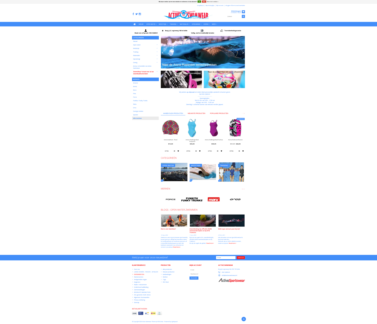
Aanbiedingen (167, 274)
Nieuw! (141, 24)
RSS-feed (166, 282)
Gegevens (137, 282)
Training (173, 24)
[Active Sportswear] (231, 279)
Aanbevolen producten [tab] (173, 113)
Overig (206, 24)
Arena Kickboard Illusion (235, 140)
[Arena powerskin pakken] (203, 52)
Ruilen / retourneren (140, 285)
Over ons (137, 269)
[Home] (134, 24)
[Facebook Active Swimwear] (133, 14)
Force (135, 97)
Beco (134, 90)
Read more (176, 247)
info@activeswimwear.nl (229, 275)
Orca (134, 108)
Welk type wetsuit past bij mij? (229, 229)
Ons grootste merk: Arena (142, 295)
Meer (214, 24)
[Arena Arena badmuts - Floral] (170, 127)
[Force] (170, 199)
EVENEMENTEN (139, 274)
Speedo (135, 115)
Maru (134, 104)
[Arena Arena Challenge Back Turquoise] (192, 127)
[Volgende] (243, 52)
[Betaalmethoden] (134, 313)
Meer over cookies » (212, 1)
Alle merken (137, 118)
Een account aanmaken (238, 5)
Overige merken (138, 111)
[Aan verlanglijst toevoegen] (178, 151)
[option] (170, 136)
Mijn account (219, 5)
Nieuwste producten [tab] (196, 113)
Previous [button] (242, 113)
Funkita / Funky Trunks (140, 101)
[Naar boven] (244, 319)
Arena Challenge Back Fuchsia (214, 140)
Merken (165, 277)
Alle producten (167, 269)
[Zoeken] (243, 16)
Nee (204, 1)
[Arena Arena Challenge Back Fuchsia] (214, 127)
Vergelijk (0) (200, 5)
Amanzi (135, 83)
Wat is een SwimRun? (168, 229)
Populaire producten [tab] (219, 113)
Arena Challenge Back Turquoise (192, 140)
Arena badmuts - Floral (170, 140)
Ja (199, 1)
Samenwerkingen (139, 290)
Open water (150, 24)
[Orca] (235, 199)
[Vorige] (162, 52)
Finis (134, 93)
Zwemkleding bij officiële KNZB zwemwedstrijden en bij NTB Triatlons (200, 230)
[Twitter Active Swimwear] (136, 14)
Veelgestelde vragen (140, 279)
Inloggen (228, 5)
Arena (135, 86)
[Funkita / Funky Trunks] (192, 199)
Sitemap (136, 302)
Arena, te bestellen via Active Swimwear (142, 67)
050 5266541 (226, 272)
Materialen (184, 24)
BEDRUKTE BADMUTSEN (142, 292)
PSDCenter (160, 321)
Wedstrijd (162, 24)
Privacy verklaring (139, 300)
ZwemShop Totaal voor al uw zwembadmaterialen (143, 73)
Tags (164, 279)
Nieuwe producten (168, 272)
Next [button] (244, 113)
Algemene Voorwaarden (141, 297)
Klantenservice (138, 277)
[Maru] (213, 199)
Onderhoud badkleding (141, 287)
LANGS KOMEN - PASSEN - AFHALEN (146, 272)
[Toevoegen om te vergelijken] (174, 151)
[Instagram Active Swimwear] (140, 14)
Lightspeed (174, 321)
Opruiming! (196, 24)
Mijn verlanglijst (210, 5)
